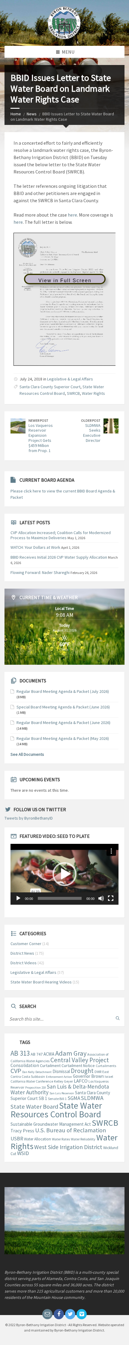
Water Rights (93, 393)
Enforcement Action (59, 1077)
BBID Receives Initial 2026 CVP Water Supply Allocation (58, 557)
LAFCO (81, 1081)
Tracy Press (22, 1131)
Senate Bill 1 (57, 1098)
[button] (64, 874)
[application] (64, 874)
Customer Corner (25, 943)
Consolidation (24, 1065)
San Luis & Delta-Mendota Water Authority (59, 1089)
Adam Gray (70, 1053)
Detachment (43, 1072)
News (32, 114)
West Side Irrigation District (68, 1147)
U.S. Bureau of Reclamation (70, 1130)
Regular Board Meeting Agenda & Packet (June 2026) (63, 722)
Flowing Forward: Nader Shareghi (40, 572)
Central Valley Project (79, 1060)
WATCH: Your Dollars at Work (35, 547)
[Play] (18, 898)
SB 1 (43, 1098)
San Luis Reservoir (62, 1093)
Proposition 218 (35, 1087)
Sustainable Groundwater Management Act (50, 1124)
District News (22, 953)
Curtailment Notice (78, 1065)
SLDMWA (92, 1097)
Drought (82, 1071)
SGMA (74, 1098)
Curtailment (50, 1065)
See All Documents (27, 754)
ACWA (49, 1054)
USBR (16, 1138)
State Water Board (34, 1106)
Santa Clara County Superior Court (50, 386)
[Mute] (101, 898)
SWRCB (73, 393)
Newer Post (38, 420)
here (72, 215)
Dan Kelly (28, 1072)
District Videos (23, 962)
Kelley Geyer (63, 1081)
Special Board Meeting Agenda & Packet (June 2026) (63, 707)
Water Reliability (83, 1139)
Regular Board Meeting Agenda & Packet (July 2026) (62, 691)
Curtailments (106, 1065)
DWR (97, 1071)
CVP (15, 1070)
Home (15, 114)
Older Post (90, 420)
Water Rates (61, 1139)
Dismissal (61, 1071)
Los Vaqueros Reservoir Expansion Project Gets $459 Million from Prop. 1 (40, 438)
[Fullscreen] (111, 898)
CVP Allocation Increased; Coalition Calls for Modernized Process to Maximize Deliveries (60, 535)
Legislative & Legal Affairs (70, 379)
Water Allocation (37, 1139)
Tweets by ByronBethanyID (28, 818)
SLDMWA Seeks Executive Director (91, 433)
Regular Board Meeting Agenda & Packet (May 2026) (62, 738)
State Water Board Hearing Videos (41, 982)
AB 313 (20, 1053)
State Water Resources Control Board (56, 1110)
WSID (23, 1153)
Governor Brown (88, 1076)
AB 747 (37, 1054)
